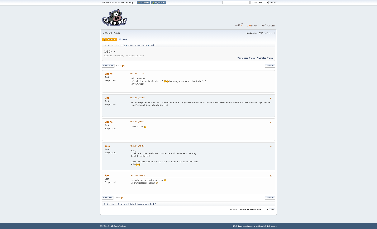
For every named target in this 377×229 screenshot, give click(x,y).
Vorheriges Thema (247, 58)
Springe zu (233, 209)
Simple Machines (120, 226)
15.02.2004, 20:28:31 (137, 98)
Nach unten (108, 66)
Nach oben (108, 198)
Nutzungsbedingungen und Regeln (251, 226)
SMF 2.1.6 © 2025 (106, 226)
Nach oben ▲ (272, 226)
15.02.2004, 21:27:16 (137, 122)
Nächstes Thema (265, 58)
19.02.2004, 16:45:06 (137, 146)
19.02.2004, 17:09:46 (137, 175)
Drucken (270, 66)
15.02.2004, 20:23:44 (137, 74)
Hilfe (234, 226)
